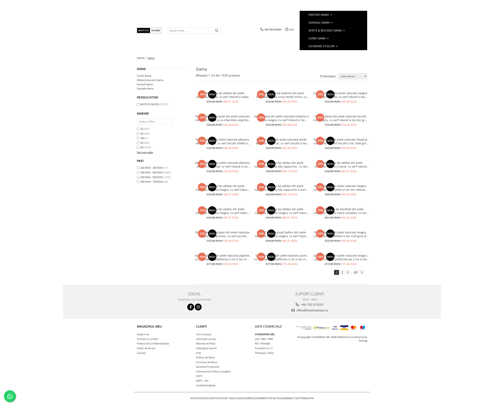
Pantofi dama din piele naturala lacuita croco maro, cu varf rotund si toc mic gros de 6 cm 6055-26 (340, 118)
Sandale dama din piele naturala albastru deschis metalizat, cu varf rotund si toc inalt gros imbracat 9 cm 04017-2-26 (222, 164)
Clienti (201, 326)
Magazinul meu (149, 326)
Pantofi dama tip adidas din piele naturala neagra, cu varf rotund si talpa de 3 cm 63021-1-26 (222, 95)
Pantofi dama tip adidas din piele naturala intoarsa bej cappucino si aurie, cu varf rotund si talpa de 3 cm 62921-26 (281, 187)
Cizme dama (317, 38)
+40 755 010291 (312, 305)
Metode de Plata (205, 343)
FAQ (198, 353)
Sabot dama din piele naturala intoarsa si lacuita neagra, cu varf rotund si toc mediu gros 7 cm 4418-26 (281, 118)
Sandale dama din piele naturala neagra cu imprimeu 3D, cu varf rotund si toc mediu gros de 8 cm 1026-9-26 (340, 95)
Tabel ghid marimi (206, 348)
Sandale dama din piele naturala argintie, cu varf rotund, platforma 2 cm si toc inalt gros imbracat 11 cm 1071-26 (222, 257)
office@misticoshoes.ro (312, 310)
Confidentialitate (206, 385)
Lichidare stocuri (322, 46)
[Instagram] (198, 307)
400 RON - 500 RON (151, 177)
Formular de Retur (206, 362)
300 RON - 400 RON (151, 172)
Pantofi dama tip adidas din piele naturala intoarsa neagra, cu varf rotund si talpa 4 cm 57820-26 (281, 211)
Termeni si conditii (147, 339)
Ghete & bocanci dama (326, 30)
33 (141, 129)
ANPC (199, 376)
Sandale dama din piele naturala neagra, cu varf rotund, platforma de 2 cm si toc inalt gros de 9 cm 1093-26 (340, 257)
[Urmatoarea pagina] (361, 272)
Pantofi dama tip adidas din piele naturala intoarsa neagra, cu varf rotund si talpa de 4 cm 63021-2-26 (222, 187)
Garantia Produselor (208, 366)
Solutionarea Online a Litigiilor (213, 371)
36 (141, 147)
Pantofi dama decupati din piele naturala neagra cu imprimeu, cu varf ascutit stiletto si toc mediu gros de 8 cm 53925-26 (222, 234)
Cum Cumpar (203, 334)
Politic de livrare (146, 348)
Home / (142, 58)
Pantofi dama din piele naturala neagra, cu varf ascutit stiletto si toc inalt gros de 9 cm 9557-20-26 (340, 234)
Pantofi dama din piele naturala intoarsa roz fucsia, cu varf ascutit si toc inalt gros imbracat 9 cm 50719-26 (341, 141)
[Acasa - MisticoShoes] (149, 30)
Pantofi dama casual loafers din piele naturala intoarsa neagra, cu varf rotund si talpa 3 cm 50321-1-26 (281, 234)
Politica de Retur (205, 357)
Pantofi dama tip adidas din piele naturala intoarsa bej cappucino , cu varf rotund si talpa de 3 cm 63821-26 (281, 164)
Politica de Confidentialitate (153, 343)
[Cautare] (216, 30)
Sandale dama (319, 22)
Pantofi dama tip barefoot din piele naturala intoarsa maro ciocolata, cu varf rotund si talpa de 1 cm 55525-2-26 (340, 211)
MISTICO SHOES (149, 104)
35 (141, 143)
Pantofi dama (319, 15)
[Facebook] (190, 307)
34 (141, 133)
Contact (141, 353)
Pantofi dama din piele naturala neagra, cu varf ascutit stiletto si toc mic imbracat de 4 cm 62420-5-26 (340, 187)
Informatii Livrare (206, 339)
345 (142, 138)
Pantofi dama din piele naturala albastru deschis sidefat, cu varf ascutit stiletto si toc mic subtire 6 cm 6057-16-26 (222, 141)
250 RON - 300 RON (151, 167)
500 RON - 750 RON (151, 181)
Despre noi (143, 334)
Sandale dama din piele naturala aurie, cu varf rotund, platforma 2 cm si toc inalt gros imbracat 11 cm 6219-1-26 (281, 257)
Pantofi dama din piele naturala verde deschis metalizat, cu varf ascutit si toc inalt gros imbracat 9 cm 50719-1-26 (281, 141)
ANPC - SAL (202, 380)
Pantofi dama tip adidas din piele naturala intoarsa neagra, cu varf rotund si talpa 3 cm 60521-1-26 (222, 211)
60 (355, 272)
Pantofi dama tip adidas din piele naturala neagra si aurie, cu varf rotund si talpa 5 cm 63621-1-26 (340, 164)
